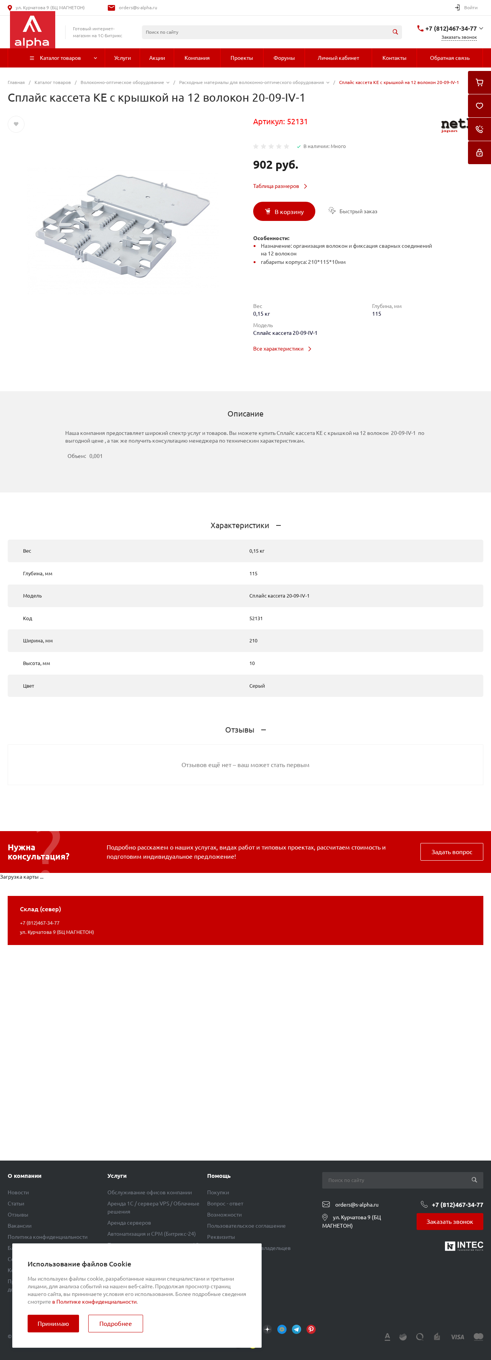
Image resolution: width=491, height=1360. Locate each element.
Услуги (117, 1175)
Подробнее (115, 1323)
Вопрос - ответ (225, 1203)
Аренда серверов (129, 1223)
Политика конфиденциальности (47, 1237)
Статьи (16, 1203)
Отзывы (18, 1215)
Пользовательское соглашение (246, 1226)
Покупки (218, 1192)
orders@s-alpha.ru (138, 7)
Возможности (224, 1215)
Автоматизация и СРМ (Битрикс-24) (151, 1234)
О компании (24, 1175)
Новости (18, 1192)
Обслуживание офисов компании (149, 1192)
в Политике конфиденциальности (94, 1302)
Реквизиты (221, 1237)
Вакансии (19, 1226)
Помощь (219, 1175)
